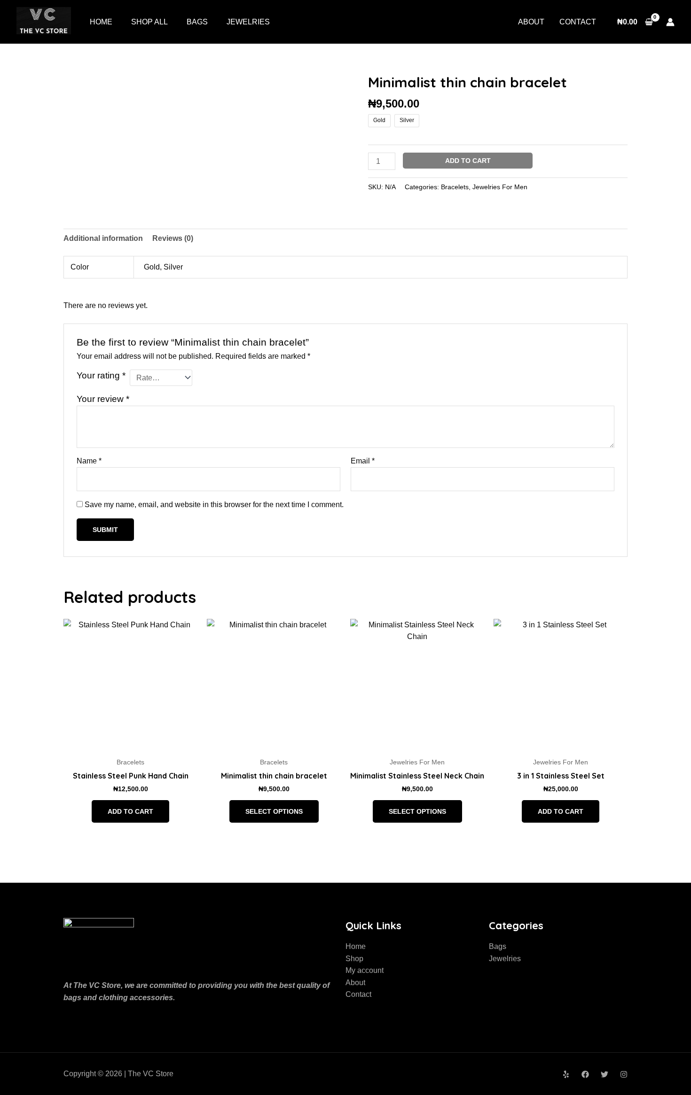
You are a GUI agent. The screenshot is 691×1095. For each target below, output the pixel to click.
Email (363, 461)
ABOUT (531, 22)
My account (365, 970)
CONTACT (577, 22)
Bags (497, 946)
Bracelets (455, 187)
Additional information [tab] (103, 238)
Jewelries (505, 959)
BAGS (197, 22)
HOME (101, 22)
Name (89, 461)
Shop (354, 959)
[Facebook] (585, 1074)
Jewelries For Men (499, 187)
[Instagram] (624, 1074)
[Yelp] (566, 1074)
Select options (274, 811)
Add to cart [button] (130, 811)
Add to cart (468, 160)
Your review (103, 399)
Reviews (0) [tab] (172, 238)
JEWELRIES (248, 22)
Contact (358, 994)
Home (356, 946)
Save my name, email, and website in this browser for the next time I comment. (214, 505)
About (355, 983)
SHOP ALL (149, 22)
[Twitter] (604, 1074)
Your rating (101, 375)
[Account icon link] (670, 22)
